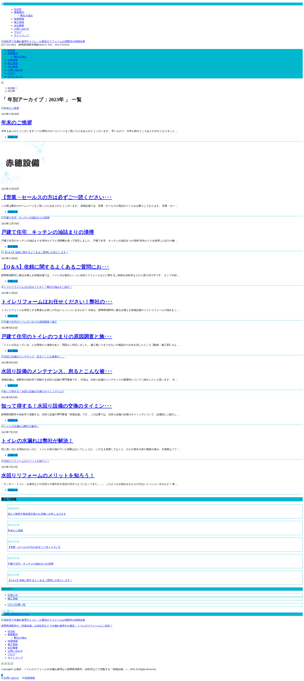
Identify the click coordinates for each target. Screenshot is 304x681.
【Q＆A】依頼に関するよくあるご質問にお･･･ (55, 267)
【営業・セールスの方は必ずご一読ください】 (34, 547)
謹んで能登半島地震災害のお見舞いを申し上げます (37, 514)
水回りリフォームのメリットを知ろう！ (48, 475)
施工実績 (19, 22)
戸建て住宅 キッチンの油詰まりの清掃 (47, 232)
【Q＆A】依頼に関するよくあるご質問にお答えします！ (40, 580)
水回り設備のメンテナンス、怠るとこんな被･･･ (56, 371)
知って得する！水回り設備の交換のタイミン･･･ (56, 406)
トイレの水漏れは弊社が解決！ (37, 440)
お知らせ (13, 137)
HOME (18, 9)
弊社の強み (26, 15)
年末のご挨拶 (16, 122)
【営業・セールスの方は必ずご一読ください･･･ (56, 197)
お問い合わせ (21, 29)
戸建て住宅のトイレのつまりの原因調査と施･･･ (56, 336)
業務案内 (19, 12)
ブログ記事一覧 (16, 604)
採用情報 (19, 19)
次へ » (10, 610)
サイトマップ (21, 35)
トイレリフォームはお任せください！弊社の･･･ (57, 301)
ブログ (18, 32)
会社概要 (19, 25)
